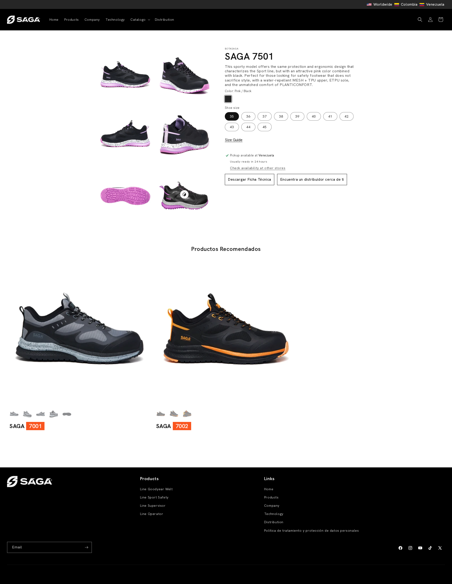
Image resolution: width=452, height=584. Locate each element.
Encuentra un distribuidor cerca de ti (312, 179)
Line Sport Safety (154, 497)
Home (268, 489)
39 (297, 116)
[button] (140, 20)
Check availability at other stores (257, 168)
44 (248, 127)
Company (271, 505)
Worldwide (382, 4)
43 (232, 127)
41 (330, 116)
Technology (273, 514)
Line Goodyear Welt (156, 489)
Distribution (273, 522)
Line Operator (151, 514)
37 (264, 116)
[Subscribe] (86, 547)
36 (248, 116)
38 (281, 116)
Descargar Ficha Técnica (249, 179)
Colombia (409, 4)
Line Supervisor (153, 505)
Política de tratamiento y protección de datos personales (311, 530)
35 (232, 116)
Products (271, 497)
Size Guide (233, 139)
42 (346, 116)
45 (264, 127)
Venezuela (435, 4)
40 (314, 116)
